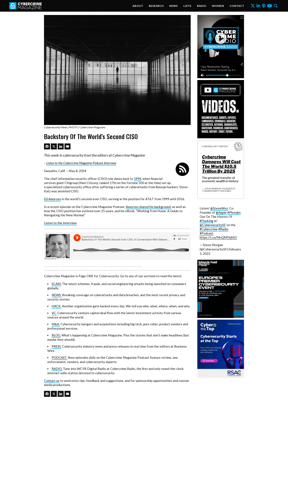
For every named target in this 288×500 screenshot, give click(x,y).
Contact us (51, 381)
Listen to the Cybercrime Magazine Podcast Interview (81, 163)
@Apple (221, 212)
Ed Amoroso (52, 199)
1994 (137, 179)
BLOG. (56, 335)
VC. (54, 313)
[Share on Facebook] (47, 146)
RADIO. (57, 369)
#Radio (223, 229)
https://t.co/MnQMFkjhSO (218, 237)
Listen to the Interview (60, 223)
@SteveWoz (219, 208)
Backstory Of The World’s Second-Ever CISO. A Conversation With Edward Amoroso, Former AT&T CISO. (102, 266)
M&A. (56, 324)
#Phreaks (234, 212)
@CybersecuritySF (213, 225)
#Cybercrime (209, 229)
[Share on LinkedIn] (61, 146)
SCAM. (56, 284)
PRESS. (57, 346)
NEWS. (57, 295)
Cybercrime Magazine (52, 266)
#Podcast (206, 233)
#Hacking (206, 221)
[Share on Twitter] (54, 146)
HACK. (56, 306)
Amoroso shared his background (148, 207)
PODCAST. (59, 357)
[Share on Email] (67, 146)
